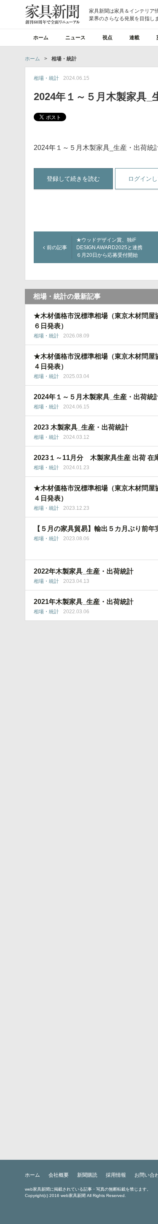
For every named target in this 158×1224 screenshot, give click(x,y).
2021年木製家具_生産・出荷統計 (84, 601)
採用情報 (116, 1175)
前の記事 (57, 247)
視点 (107, 38)
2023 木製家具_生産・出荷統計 (81, 427)
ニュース (75, 38)
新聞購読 (87, 1175)
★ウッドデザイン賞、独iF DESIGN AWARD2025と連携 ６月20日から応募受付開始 (111, 247)
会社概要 (58, 1175)
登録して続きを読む (73, 178)
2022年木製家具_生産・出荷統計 (84, 571)
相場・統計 (46, 78)
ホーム (40, 38)
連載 (134, 38)
